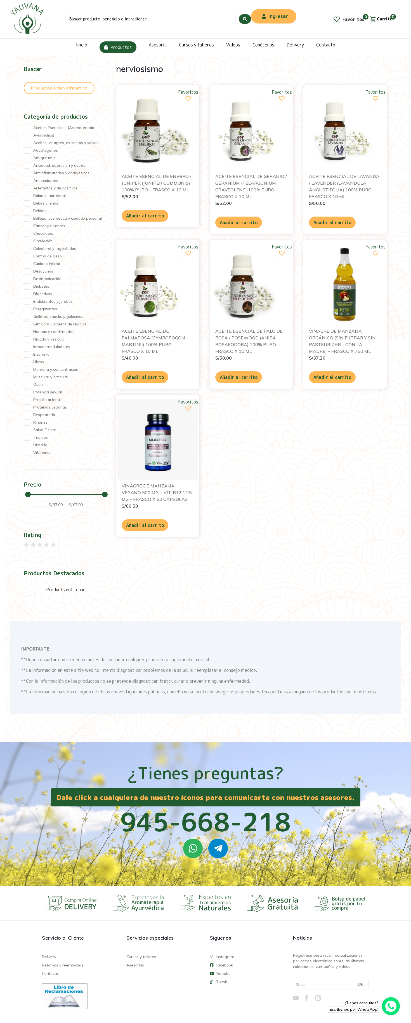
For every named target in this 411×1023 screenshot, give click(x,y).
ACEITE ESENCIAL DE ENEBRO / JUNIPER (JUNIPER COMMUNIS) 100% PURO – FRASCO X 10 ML (156, 183)
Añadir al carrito (145, 216)
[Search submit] (245, 19)
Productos (121, 47)
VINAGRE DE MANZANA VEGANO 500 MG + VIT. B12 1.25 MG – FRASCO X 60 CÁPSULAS (157, 492)
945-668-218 (205, 821)
